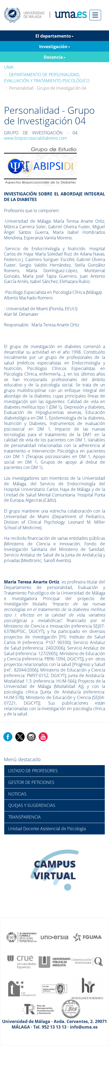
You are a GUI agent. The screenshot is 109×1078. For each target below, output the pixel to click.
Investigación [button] (53, 46)
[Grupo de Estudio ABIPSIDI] (40, 165)
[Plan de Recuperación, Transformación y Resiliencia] (38, 1008)
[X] (19, 736)
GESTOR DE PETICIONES (31, 782)
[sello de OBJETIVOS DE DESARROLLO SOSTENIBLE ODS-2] (22, 937)
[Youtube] (43, 736)
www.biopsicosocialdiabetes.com (35, 138)
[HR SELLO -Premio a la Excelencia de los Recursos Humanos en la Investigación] (87, 988)
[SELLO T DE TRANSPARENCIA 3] (22, 988)
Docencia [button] (53, 57)
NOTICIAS (17, 794)
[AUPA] (54, 962)
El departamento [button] (53, 36)
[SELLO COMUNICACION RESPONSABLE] (87, 962)
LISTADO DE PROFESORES (33, 771)
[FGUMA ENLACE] (87, 937)
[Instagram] (31, 736)
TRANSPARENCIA (24, 817)
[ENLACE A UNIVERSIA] (54, 937)
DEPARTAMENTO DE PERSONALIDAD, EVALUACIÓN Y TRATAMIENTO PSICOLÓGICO (46, 78)
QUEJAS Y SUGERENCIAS (31, 805)
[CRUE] (22, 962)
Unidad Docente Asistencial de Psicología (47, 829)
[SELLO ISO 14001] (54, 988)
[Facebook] (8, 736)
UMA (8, 67)
